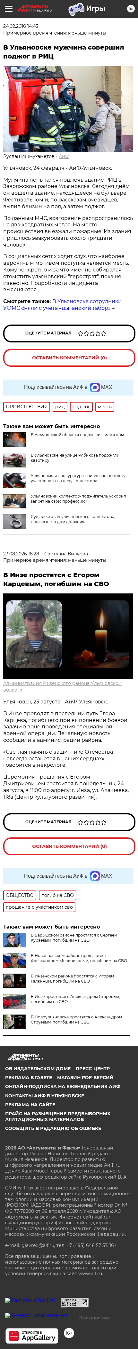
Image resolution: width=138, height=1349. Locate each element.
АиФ (64, 156)
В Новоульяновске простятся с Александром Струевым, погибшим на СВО (76, 1019)
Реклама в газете (28, 1077)
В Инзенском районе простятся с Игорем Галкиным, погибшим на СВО (72, 979)
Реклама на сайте (30, 1105)
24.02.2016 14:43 (20, 26)
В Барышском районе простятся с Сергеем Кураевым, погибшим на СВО (74, 938)
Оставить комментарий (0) (69, 358)
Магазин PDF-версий (85, 1077)
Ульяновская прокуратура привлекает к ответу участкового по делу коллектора (78, 478)
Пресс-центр (93, 1068)
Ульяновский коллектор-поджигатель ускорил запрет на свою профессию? (78, 499)
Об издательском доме (38, 1068)
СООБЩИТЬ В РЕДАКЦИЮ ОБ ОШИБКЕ (53, 1128)
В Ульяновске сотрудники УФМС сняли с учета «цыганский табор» (62, 304)
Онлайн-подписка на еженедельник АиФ (62, 1086)
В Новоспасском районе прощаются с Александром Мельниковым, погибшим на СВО (79, 958)
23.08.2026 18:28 (21, 554)
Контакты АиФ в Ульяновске (44, 1096)
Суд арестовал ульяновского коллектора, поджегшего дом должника (73, 519)
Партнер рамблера (94, 1318)
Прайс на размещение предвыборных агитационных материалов (57, 1116)
